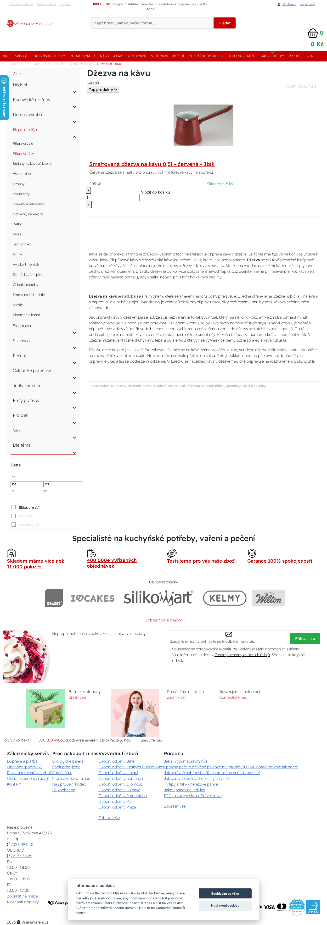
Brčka (17, 234)
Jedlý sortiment (242, 56)
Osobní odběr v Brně (116, 761)
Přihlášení (289, 4)
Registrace (307, 4)
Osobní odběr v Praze (117, 807)
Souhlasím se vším (225, 893)
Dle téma (21, 445)
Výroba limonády (26, 264)
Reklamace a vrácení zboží (29, 772)
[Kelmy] (225, 598)
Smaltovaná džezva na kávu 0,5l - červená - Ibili (152, 164)
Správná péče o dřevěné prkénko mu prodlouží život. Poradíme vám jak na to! (231, 766)
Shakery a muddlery (28, 204)
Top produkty (101, 89)
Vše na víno (22, 174)
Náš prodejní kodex (69, 784)
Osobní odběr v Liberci (118, 772)
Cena (16, 464)
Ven (311, 56)
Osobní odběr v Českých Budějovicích (131, 766)
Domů (15, 64)
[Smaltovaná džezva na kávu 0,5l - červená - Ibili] (203, 124)
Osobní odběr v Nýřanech (120, 778)
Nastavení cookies (225, 905)
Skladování (136, 56)
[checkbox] (25, 507)
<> (13, 476)
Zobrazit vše (109, 817)
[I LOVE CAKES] (93, 598)
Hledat (225, 23)
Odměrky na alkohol (28, 214)
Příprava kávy (23, 153)
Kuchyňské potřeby (48, 56)
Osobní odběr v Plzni (116, 801)
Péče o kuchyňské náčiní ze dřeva (193, 795)
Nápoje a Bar (111, 56)
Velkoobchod (46, 4)
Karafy (18, 305)
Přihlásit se (305, 638)
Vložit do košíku (155, 192)
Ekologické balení (67, 761)
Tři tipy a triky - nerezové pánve (191, 784)
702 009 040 (22, 844)
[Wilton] (268, 598)
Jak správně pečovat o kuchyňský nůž (196, 778)
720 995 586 (21, 855)
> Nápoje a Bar (55, 64)
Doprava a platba (21, 4)
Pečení (178, 56)
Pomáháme (62, 772)
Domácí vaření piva (28, 274)
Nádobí (21, 56)
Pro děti (296, 56)
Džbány (18, 184)
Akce (6, 56)
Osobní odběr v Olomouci (121, 784)
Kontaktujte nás (233, 697)
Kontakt (65, 4)
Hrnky (17, 254)
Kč (12, 491)
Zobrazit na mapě (22, 896)
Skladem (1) (29, 507)
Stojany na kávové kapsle (32, 163)
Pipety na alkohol (26, 315)
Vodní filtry (21, 194)
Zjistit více (77, 697)
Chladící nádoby (25, 284)
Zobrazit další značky (163, 620)
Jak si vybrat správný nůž (185, 761)
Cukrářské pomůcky (206, 56)
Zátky (17, 224)
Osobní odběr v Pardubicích (122, 795)
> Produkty (32, 64)
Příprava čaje (23, 143)
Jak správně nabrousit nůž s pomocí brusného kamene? (212, 772)
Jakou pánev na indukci (184, 789)
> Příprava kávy (81, 64)
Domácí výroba (82, 56)
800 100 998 (49, 740)
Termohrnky (22, 244)
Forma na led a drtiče (29, 295)
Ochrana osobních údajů (28, 778)
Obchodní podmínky (24, 766)
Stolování (159, 56)
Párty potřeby (272, 56)
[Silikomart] (158, 598)
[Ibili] (54, 598)
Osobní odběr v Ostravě (119, 789)
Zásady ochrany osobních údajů (242, 654)
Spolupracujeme (66, 766)
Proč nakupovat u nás (71, 778)
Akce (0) (26, 516)
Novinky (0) (29, 525)
